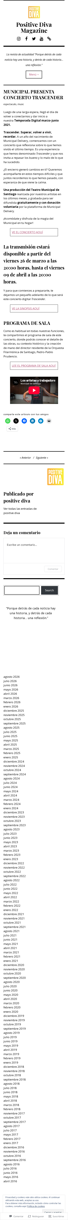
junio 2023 (10, 838)
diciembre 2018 (13, 1067)
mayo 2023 (10, 842)
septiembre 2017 (14, 1122)
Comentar (53, 569)
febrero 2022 (11, 905)
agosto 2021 (11, 931)
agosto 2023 (11, 829)
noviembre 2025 (14, 715)
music (21, 104)
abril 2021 (10, 948)
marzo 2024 (11, 800)
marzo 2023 (11, 850)
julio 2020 (10, 986)
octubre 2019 (12, 1024)
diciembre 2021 (13, 914)
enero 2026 (10, 706)
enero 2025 (10, 757)
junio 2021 (10, 939)
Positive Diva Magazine (34, 27)
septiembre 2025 (14, 723)
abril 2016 (10, 1181)
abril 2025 (10, 744)
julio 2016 (10, 1168)
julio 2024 (10, 783)
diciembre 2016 (13, 1147)
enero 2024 (10, 808)
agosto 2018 (11, 1084)
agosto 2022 (11, 880)
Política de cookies (36, 1206)
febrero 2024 (11, 804)
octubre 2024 (12, 770)
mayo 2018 (10, 1096)
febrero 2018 (11, 1109)
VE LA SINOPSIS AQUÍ (25, 308)
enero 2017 (10, 1143)
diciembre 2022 (13, 863)
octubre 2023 (12, 821)
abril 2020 (10, 999)
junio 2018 (10, 1092)
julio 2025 (10, 732)
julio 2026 (10, 681)
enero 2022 (10, 910)
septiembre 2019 (14, 1028)
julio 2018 (10, 1088)
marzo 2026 (11, 698)
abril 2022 (10, 897)
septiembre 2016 (14, 1160)
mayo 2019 (10, 1045)
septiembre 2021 (14, 927)
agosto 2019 (11, 1033)
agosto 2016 (11, 1164)
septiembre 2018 (14, 1079)
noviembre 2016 (14, 1151)
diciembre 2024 (13, 761)
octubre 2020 (12, 973)
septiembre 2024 (14, 774)
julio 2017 (10, 1130)
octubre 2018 (12, 1075)
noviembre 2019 (14, 1020)
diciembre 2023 (13, 812)
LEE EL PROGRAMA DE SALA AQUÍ (34, 366)
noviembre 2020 (14, 969)
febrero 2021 (11, 956)
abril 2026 (10, 694)
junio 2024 (10, 787)
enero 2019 (10, 1062)
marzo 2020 (11, 1003)
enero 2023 (10, 859)
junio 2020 (10, 990)
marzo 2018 (11, 1105)
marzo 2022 (11, 901)
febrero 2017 (11, 1139)
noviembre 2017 (14, 1113)
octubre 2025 (12, 719)
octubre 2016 (12, 1156)
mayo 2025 (10, 740)
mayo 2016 (10, 1177)
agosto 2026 (11, 677)
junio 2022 (10, 889)
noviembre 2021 (14, 918)
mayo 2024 (10, 791)
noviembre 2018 (14, 1071)
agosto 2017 (11, 1126)
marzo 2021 (11, 952)
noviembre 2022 (14, 867)
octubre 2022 (12, 872)
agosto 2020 (11, 982)
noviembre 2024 (14, 766)
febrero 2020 (11, 1007)
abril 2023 (10, 846)
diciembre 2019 (13, 1016)
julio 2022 (10, 884)
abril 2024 (10, 795)
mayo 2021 (10, 944)
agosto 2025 (11, 727)
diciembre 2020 (13, 965)
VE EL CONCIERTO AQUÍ (27, 232)
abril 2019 (10, 1050)
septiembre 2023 (14, 825)
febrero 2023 (11, 855)
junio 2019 (10, 1041)
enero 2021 (10, 961)
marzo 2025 (11, 749)
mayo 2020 (10, 995)
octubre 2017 (12, 1117)
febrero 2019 (11, 1058)
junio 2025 (10, 736)
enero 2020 (10, 1012)
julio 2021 (10, 935)
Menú (32, 74)
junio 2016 (10, 1173)
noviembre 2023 (14, 817)
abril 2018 (10, 1100)
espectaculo (9, 104)
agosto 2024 (11, 778)
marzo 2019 (11, 1054)
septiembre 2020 (14, 978)
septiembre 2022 (14, 876)
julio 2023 (10, 833)
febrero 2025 (11, 753)
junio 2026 (10, 685)
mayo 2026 (10, 689)
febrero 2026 (11, 702)
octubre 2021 (12, 922)
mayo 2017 (10, 1134)
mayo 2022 (10, 893)
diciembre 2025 (13, 710)
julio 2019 (10, 1037)
